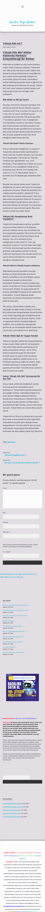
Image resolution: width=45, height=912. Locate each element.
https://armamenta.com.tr (27, 574)
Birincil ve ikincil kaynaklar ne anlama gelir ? (16, 605)
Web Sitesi (6, 532)
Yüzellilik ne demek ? (9, 647)
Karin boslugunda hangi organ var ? (13, 636)
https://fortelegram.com (8, 574)
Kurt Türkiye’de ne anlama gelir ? (12, 626)
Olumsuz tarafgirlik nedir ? (15, 455)
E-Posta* (5, 522)
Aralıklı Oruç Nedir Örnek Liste (12, 810)
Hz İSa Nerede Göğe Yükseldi (12, 816)
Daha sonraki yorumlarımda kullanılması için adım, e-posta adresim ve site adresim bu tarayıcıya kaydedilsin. (20, 545)
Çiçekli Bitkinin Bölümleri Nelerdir (13, 803)
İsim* (4, 513)
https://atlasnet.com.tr (8, 577)
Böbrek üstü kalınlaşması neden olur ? (14, 631)
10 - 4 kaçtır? (7, 552)
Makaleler (11, 442)
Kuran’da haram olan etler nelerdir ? (13, 652)
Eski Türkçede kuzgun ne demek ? (13, 642)
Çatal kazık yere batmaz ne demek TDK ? (15, 615)
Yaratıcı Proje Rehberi (23, 22)
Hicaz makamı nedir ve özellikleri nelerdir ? (15, 610)
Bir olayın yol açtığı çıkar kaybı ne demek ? (22, 463)
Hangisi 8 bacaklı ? (8, 621)
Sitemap (20, 577)
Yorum (5, 488)
